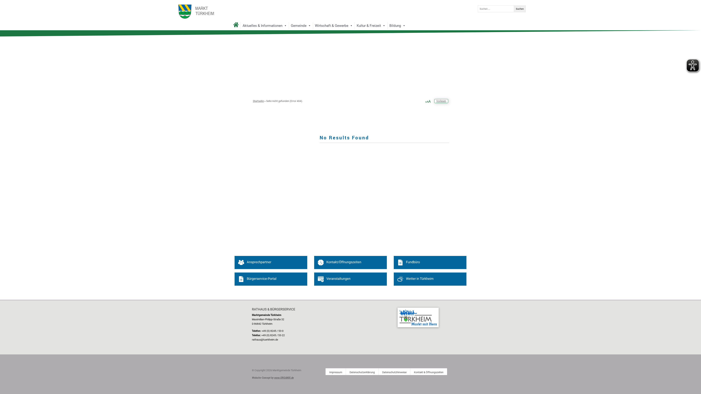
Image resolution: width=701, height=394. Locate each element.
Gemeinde (299, 26)
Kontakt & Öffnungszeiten (428, 372)
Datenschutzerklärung (362, 372)
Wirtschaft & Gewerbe (331, 26)
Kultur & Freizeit (369, 26)
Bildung (395, 26)
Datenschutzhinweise (394, 372)
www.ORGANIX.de (284, 377)
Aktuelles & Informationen (262, 26)
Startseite (258, 101)
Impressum (335, 372)
